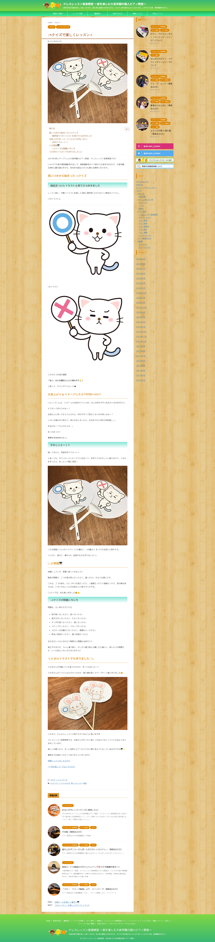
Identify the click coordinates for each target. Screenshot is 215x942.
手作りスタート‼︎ (60, 142)
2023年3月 (140, 298)
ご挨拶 (48, 921)
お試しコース (157, 13)
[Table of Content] (127, 129)
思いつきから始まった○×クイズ (63, 132)
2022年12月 (141, 307)
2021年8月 (140, 351)
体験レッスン (137, 13)
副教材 (99, 921)
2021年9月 (140, 346)
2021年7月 (140, 356)
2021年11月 (141, 336)
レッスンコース (134, 921)
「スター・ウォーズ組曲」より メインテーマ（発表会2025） (90, 889)
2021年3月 (140, 375)
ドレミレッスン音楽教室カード (115, 921)
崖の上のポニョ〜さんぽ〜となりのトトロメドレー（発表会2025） (92, 849)
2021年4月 (140, 370)
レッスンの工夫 (64, 783)
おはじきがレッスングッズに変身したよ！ (81, 809)
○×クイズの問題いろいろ (63, 148)
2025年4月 (140, 278)
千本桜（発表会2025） (72, 831)
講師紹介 (97, 13)
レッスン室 (146, 921)
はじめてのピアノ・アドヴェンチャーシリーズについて (161, 62)
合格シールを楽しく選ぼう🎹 (67, 902)
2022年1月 (140, 327)
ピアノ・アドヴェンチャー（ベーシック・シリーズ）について (161, 37)
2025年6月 (140, 273)
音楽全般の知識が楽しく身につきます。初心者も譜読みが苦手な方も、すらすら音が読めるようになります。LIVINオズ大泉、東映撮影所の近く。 (118, 934)
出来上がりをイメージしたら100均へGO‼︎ (68, 139)
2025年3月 (140, 283)
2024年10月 (141, 293)
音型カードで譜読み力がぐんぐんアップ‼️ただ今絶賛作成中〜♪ (91, 867)
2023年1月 (140, 302)
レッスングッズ (61, 780)
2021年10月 (141, 341)
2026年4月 (140, 259)
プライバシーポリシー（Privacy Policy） (122, 924)
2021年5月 (140, 365)
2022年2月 (140, 322)
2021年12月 (141, 332)
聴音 (85, 783)
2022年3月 (140, 317)
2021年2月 (140, 380)
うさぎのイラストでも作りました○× (65, 151)
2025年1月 (140, 288)
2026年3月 (140, 264)
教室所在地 (57, 921)
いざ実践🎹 (54, 145)
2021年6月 (140, 361)
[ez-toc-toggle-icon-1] (126, 129)
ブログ (52, 780)
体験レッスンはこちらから (59, 761)
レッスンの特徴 (78, 921)
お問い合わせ (101, 924)
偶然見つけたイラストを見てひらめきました (72, 136)
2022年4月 (140, 312)
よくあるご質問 (89, 924)
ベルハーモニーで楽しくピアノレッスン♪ (72, 905)
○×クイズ (54, 783)
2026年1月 (140, 269)
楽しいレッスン (76, 783)
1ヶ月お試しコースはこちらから (61, 766)
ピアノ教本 (90, 921)
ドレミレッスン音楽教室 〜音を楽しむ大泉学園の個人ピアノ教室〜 (104, 4)
